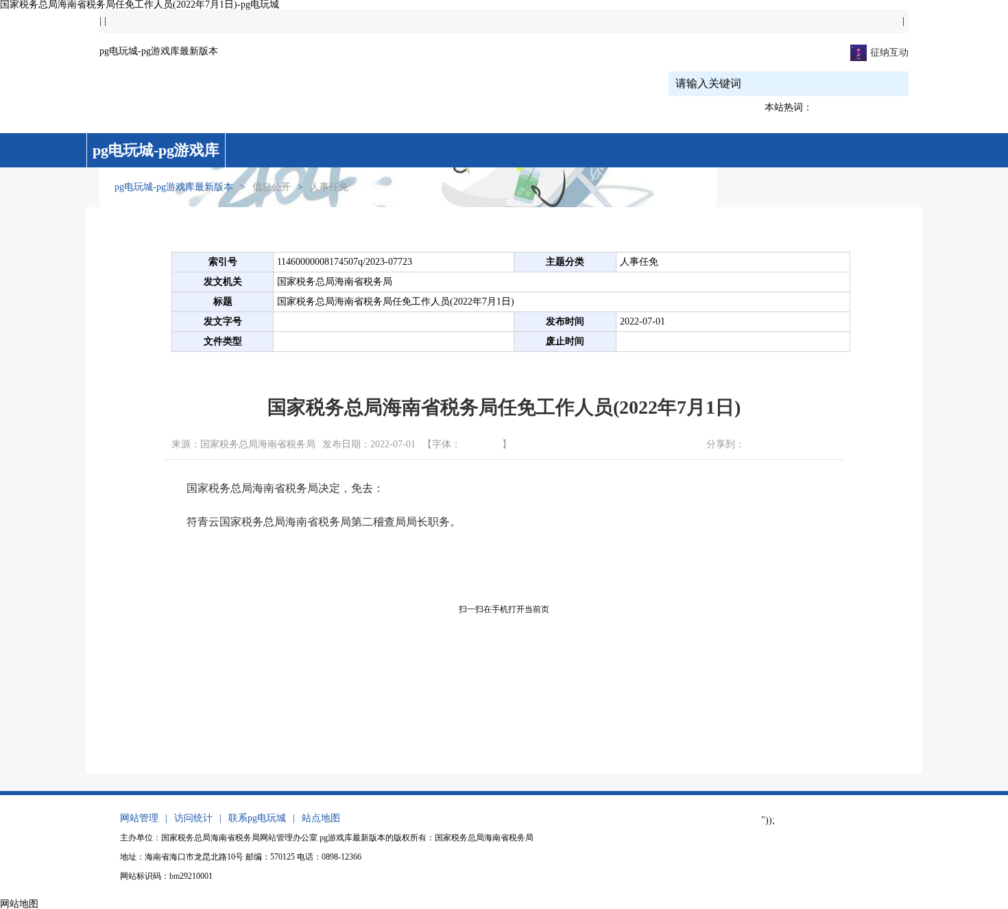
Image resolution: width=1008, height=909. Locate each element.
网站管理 (139, 818)
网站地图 (19, 904)
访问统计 (193, 818)
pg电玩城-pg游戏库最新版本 (158, 51)
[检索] (876, 83)
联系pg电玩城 (257, 818)
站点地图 (321, 818)
